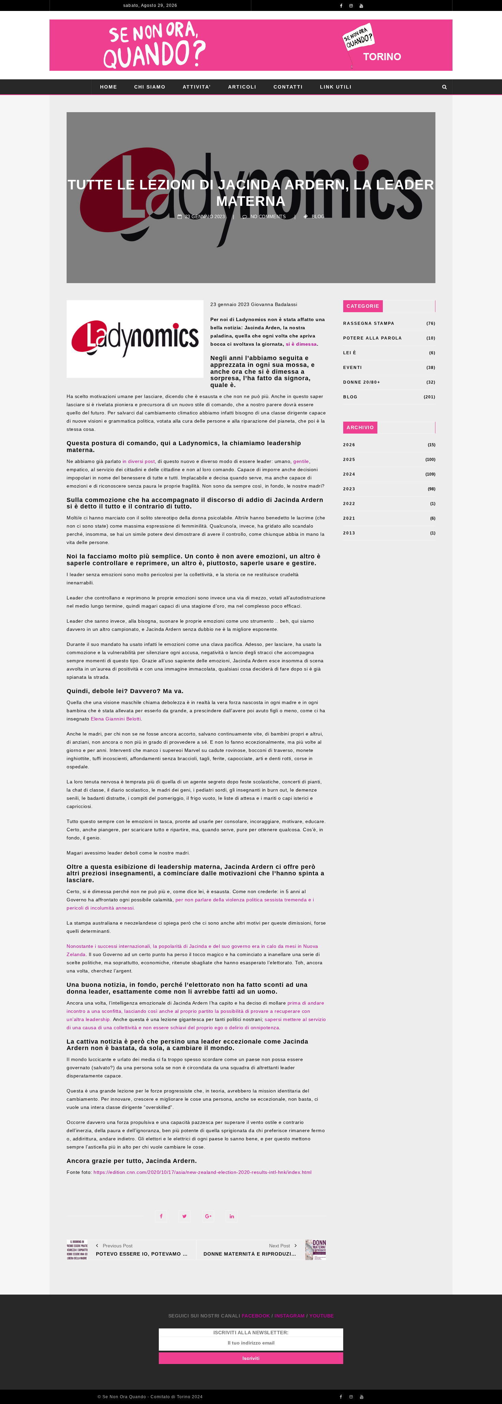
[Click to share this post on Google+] (208, 1216)
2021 (349, 518)
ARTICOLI (242, 87)
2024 (349, 474)
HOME (108, 87)
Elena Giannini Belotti (116, 718)
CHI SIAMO (150, 87)
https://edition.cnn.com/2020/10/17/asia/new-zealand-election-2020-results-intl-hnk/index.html (203, 1172)
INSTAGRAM (290, 1316)
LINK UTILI (336, 87)
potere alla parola (372, 338)
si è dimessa (301, 344)
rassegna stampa (369, 323)
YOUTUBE (321, 1316)
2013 (349, 533)
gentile (301, 461)
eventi (352, 368)
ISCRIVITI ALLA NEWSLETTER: (251, 1332)
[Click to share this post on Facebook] (161, 1216)
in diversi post (139, 461)
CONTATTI (288, 87)
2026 (349, 445)
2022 (349, 504)
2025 (349, 460)
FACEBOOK (256, 1316)
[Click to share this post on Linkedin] (232, 1216)
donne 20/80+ (361, 382)
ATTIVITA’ (197, 87)
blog (318, 216)
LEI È (350, 353)
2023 (349, 489)
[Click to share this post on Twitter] (185, 1216)
